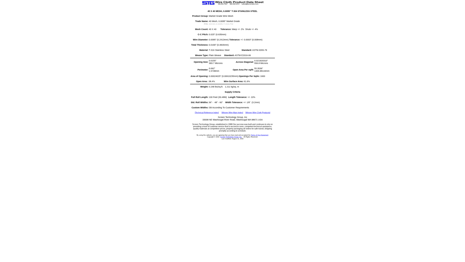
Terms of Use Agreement (259, 135)
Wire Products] (257, 113)
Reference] (207, 113)
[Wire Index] (232, 113)
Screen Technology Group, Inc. (231, 137)
